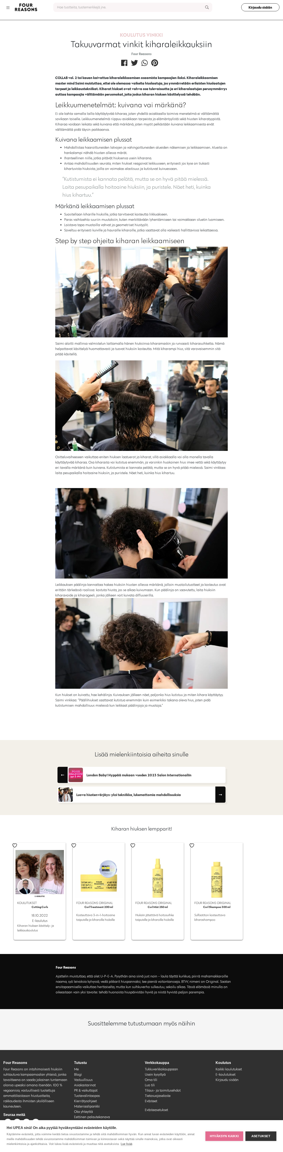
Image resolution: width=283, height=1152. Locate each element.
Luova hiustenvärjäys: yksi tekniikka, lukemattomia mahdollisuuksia (128, 794)
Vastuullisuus (83, 1080)
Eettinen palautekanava (92, 1117)
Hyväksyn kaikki (224, 1136)
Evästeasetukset (156, 1110)
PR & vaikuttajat (86, 1090)
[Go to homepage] (25, 7)
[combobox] (132, 7)
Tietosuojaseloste (157, 1096)
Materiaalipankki (87, 1106)
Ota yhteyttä (83, 1112)
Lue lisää (126, 1144)
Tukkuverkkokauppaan (161, 1069)
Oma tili (151, 1080)
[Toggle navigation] (8, 7)
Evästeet (151, 1101)
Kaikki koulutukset (229, 1069)
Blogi (78, 1074)
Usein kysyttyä (155, 1074)
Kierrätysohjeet (85, 1101)
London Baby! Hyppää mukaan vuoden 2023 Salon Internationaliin (138, 775)
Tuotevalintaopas (87, 1096)
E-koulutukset (225, 1074)
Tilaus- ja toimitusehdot (163, 1090)
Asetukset (260, 1136)
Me (76, 1069)
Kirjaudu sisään (260, 7)
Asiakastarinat (85, 1085)
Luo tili (150, 1085)
